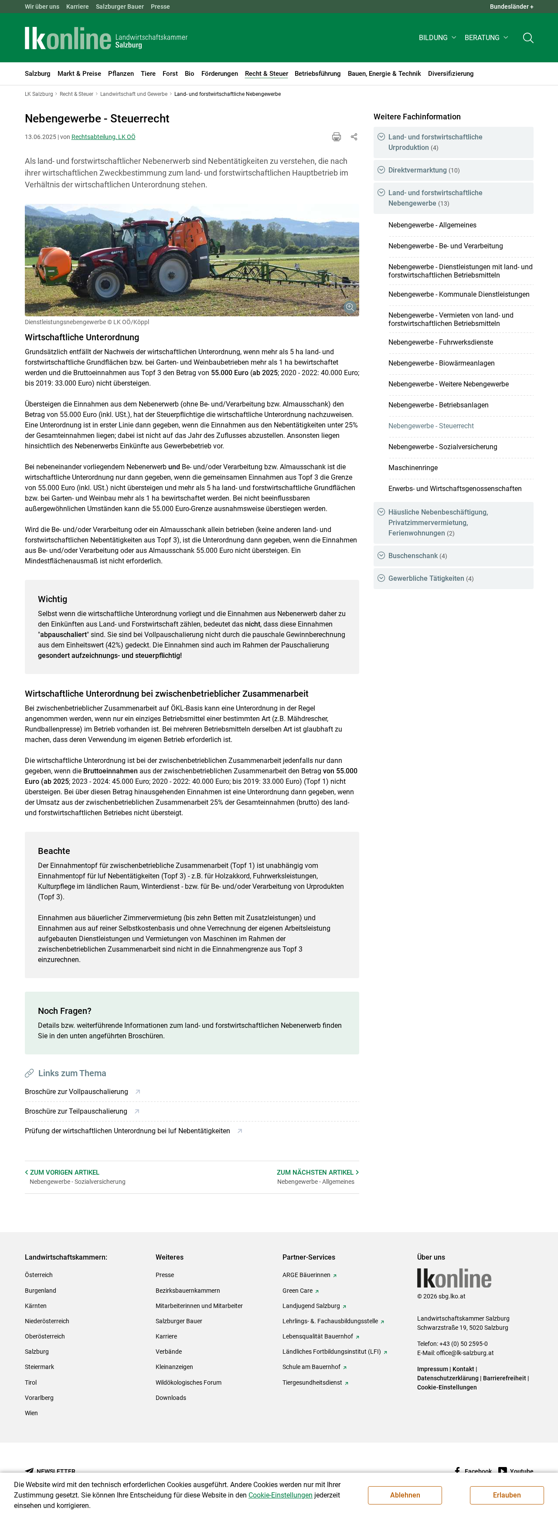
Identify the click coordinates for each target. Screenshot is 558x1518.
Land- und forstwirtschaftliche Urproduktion (435, 142)
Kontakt (463, 1369)
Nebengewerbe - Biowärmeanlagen (441, 363)
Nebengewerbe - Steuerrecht (431, 426)
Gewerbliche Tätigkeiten (431, 578)
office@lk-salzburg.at (465, 1352)
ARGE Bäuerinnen (306, 1274)
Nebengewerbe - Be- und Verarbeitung (445, 246)
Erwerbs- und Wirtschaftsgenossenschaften (455, 489)
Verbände (169, 1351)
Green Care (297, 1290)
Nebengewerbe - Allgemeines (432, 225)
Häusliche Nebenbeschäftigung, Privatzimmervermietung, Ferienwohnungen (438, 522)
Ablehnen (405, 1495)
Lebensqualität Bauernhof (317, 1336)
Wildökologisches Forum (188, 1382)
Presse (160, 6)
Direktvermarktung (424, 170)
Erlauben (507, 1495)
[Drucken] (336, 137)
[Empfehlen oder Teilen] (354, 137)
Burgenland (40, 1290)
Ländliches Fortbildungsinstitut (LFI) (331, 1351)
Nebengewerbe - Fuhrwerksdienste (440, 342)
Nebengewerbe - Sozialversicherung (442, 447)
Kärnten (36, 1305)
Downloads (171, 1397)
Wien (31, 1413)
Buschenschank (417, 556)
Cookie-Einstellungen (447, 1387)
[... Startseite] (106, 38)
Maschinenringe (413, 468)
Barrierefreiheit (504, 1378)
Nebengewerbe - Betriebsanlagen (438, 405)
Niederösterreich (47, 1321)
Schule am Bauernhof (311, 1366)
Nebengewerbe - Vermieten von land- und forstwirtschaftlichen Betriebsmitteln (451, 319)
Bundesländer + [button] (512, 6)
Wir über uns (42, 6)
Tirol (31, 1382)
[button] (438, 38)
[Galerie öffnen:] (192, 260)
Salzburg (37, 1351)
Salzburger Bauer (120, 6)
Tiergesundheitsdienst (312, 1382)
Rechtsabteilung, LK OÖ (103, 136)
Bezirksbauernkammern (188, 1290)
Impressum (432, 1369)
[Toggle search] (528, 37)
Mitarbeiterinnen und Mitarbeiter (199, 1305)
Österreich (39, 1274)
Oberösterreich (45, 1336)
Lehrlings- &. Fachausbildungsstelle (330, 1321)
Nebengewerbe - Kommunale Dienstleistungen (459, 294)
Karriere (77, 6)
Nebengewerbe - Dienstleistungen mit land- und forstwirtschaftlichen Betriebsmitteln (460, 271)
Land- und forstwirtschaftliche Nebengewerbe (435, 198)
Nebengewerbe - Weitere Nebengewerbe (448, 384)
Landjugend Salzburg (311, 1305)
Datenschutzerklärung (448, 1378)
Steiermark (39, 1366)
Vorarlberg (39, 1397)
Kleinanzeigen (174, 1366)
